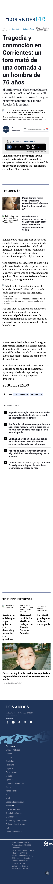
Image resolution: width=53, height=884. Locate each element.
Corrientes (36, 394)
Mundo (9, 776)
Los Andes (4, 29)
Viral (8, 798)
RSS (7, 828)
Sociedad (15, 29)
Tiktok (19, 722)
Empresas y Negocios (15, 783)
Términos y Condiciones (16, 820)
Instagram (13, 722)
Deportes (10, 768)
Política (9, 753)
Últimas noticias (13, 750)
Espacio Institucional (15, 802)
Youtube (30, 722)
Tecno (8, 794)
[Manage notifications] (47, 873)
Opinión (9, 779)
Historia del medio (14, 831)
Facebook (7, 722)
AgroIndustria (12, 791)
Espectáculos (11, 772)
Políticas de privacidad (16, 824)
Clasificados (11, 817)
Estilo (8, 787)
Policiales (10, 765)
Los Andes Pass (13, 809)
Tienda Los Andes (13, 813)
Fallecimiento (21, 394)
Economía (10, 757)
